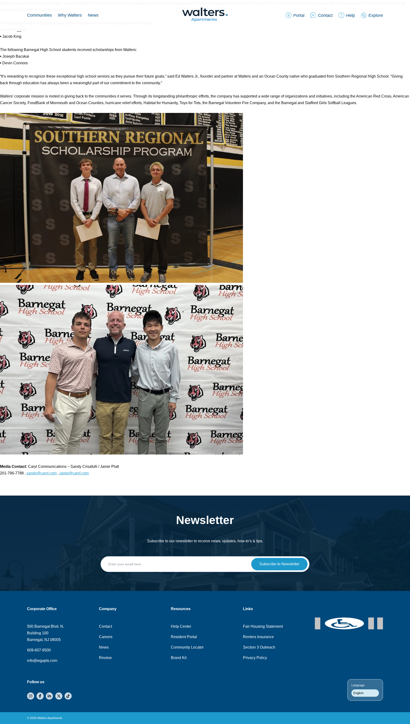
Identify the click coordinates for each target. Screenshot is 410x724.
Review (105, 658)
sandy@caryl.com (42, 473)
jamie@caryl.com (74, 473)
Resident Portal (184, 637)
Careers (105, 637)
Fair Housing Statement (263, 626)
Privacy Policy (255, 658)
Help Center (181, 626)
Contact (105, 626)
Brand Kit (178, 658)
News (93, 15)
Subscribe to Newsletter (279, 564)
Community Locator (187, 647)
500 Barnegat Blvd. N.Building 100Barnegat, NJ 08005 (45, 633)
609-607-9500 (39, 650)
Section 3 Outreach (259, 647)
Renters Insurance (258, 637)
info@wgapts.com (42, 661)
